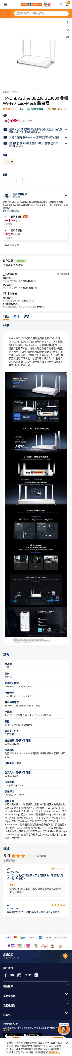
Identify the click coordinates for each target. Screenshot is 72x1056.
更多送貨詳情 (63, 274)
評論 (26, 317)
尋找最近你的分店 (11, 958)
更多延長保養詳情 (11, 211)
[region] (36, 1047)
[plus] (26, 181)
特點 (6, 317)
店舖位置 (8, 954)
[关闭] (66, 1043)
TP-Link (10, 98)
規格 (16, 317)
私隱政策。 (54, 1052)
